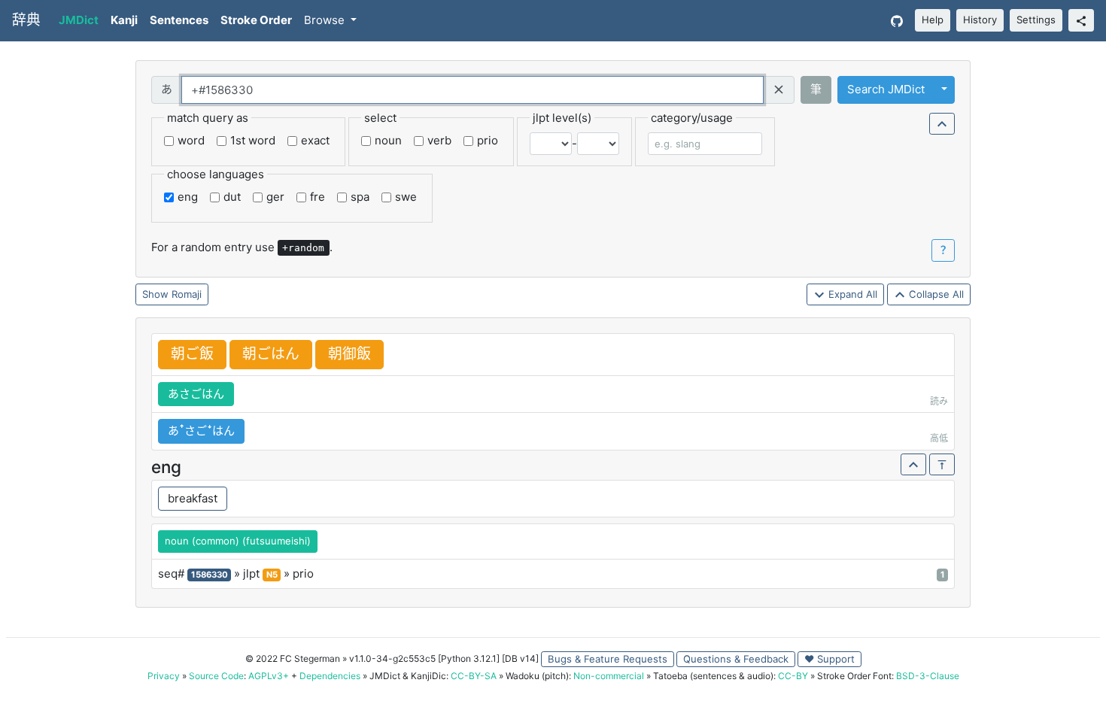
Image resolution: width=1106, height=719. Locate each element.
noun (388, 140)
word (191, 140)
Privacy (163, 675)
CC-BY (793, 675)
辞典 (26, 20)
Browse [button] (326, 20)
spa (360, 197)
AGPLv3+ (268, 675)
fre (317, 197)
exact (315, 140)
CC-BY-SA (474, 675)
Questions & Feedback (735, 659)
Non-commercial (608, 675)
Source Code (216, 675)
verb (439, 140)
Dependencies (329, 675)
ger (275, 197)
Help (932, 20)
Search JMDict (886, 89)
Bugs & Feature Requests (607, 659)
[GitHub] (897, 20)
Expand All (851, 294)
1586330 (209, 574)
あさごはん (196, 394)
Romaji (187, 294)
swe (406, 197)
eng (188, 197)
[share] (1081, 20)
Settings (1036, 20)
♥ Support (829, 659)
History (980, 20)
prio (487, 140)
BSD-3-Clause (927, 675)
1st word (252, 140)
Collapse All (935, 294)
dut (232, 197)
